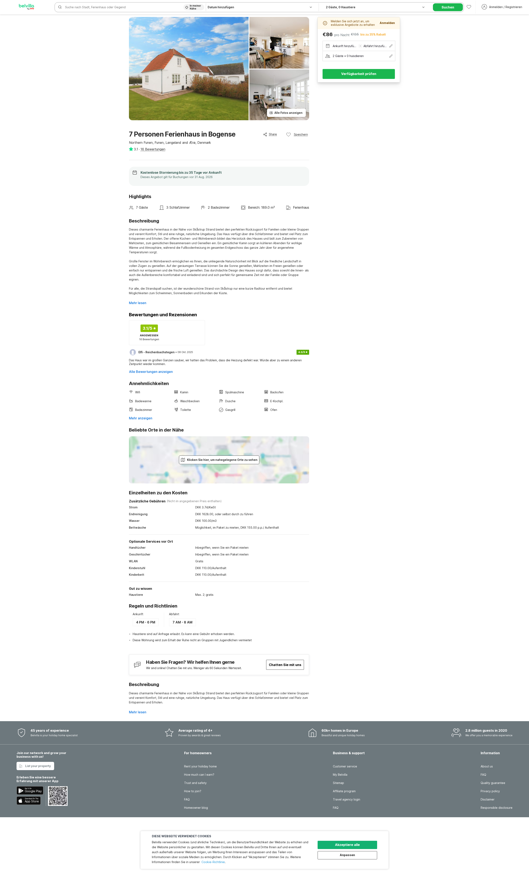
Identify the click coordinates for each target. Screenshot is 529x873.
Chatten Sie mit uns (285, 665)
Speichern (301, 134)
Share (273, 134)
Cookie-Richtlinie (213, 862)
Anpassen (347, 855)
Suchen (448, 7)
